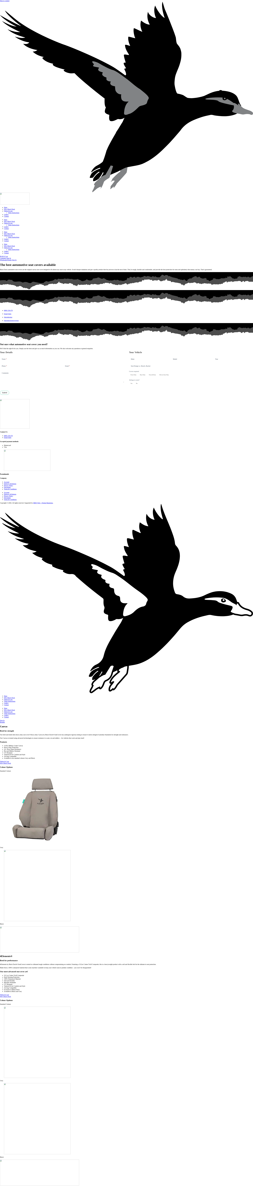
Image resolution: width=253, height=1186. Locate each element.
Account (6, 482)
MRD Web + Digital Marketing (43, 503)
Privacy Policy (8, 485)
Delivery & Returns (10, 484)
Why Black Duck (9, 209)
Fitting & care (8, 211)
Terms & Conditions (10, 489)
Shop (5, 207)
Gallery (6, 214)
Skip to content (4, 1)
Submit (4, 393)
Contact (6, 216)
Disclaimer (7, 487)
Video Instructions (13, 213)
